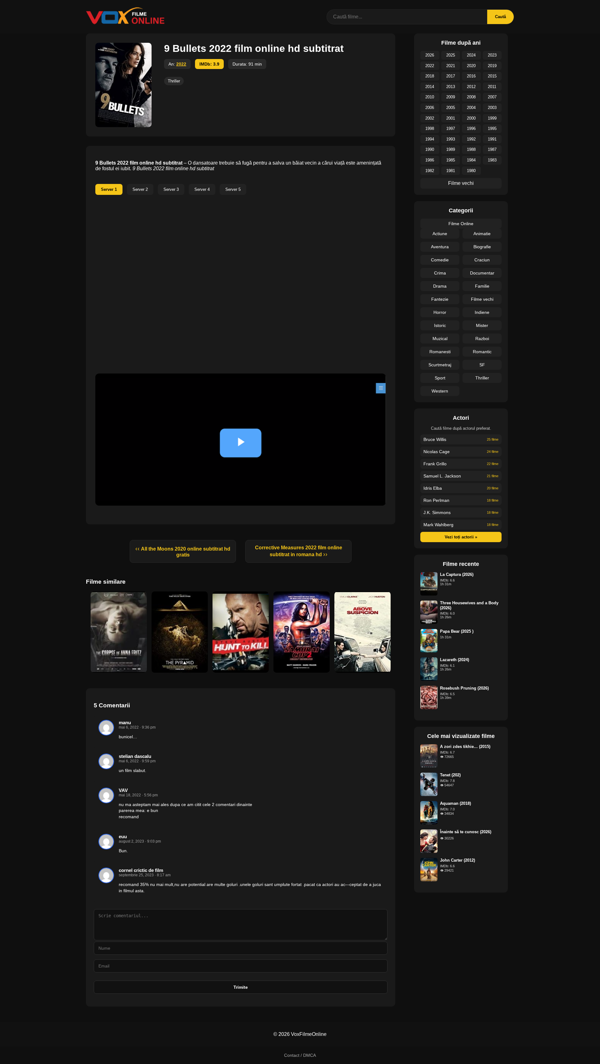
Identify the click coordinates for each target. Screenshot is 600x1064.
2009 (450, 97)
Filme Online (460, 223)
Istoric (440, 325)
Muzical (440, 338)
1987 (492, 149)
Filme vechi (461, 183)
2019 (492, 65)
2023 (492, 55)
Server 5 (233, 189)
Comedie (440, 259)
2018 (429, 76)
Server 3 (171, 189)
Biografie (482, 246)
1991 (492, 139)
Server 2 (140, 189)
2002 (429, 118)
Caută (500, 16)
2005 (450, 107)
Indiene (482, 312)
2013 (450, 86)
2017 (450, 76)
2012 (471, 86)
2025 (450, 55)
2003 (492, 107)
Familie (482, 286)
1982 (429, 170)
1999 (492, 118)
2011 (492, 86)
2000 (471, 118)
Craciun (482, 259)
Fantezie (439, 299)
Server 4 (202, 189)
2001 (450, 118)
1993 (450, 139)
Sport (440, 377)
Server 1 (109, 189)
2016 (471, 76)
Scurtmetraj (439, 364)
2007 (492, 97)
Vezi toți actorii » (461, 537)
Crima (440, 272)
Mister (482, 325)
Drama (440, 286)
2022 (181, 64)
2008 (471, 97)
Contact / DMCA (300, 1055)
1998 (429, 128)
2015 (492, 76)
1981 (450, 170)
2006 (429, 107)
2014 (429, 86)
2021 (450, 65)
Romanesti (440, 351)
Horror (439, 312)
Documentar (482, 272)
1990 (429, 149)
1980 (471, 170)
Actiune (439, 233)
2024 (471, 55)
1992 (471, 139)
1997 (450, 128)
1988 (471, 149)
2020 (471, 65)
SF (482, 364)
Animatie (482, 233)
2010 (429, 97)
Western (440, 390)
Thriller (174, 81)
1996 (471, 128)
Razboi (482, 338)
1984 (471, 160)
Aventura (440, 246)
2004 (471, 107)
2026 (429, 55)
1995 (492, 128)
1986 (429, 160)
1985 (450, 160)
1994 (429, 139)
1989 (450, 149)
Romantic (482, 351)
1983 (492, 160)
